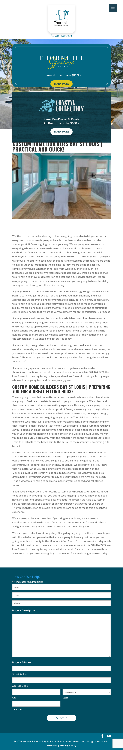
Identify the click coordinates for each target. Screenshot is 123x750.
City (14, 697)
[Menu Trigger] (113, 8)
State (65, 697)
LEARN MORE (61, 83)
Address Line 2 (20, 685)
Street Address (20, 674)
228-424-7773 (63, 35)
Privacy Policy (68, 745)
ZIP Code (17, 709)
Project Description (24, 610)
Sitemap (52, 745)
